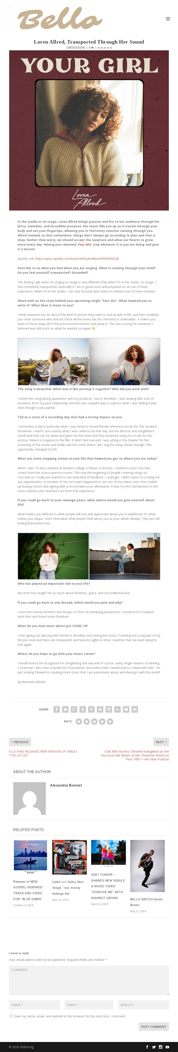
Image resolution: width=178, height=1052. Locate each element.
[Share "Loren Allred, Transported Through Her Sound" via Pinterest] (91, 709)
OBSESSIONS (75, 47)
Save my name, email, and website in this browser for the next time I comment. (70, 1016)
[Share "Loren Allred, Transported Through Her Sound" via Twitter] (65, 709)
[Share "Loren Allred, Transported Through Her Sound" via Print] (134, 709)
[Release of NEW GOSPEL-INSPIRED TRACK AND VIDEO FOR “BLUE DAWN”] (30, 857)
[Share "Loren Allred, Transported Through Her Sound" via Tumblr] (82, 709)
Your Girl (84, 244)
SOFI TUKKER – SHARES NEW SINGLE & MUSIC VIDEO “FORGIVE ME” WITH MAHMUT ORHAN (108, 886)
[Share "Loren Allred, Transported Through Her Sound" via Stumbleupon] (117, 709)
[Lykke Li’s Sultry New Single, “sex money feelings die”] (69, 857)
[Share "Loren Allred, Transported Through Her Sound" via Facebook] (56, 709)
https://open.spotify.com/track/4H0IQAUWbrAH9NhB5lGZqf (77, 259)
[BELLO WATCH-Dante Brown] (147, 866)
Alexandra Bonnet (66, 785)
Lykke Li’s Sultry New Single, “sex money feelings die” (68, 887)
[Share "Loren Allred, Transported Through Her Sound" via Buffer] (108, 709)
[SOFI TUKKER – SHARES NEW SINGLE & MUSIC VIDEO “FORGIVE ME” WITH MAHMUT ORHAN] (108, 853)
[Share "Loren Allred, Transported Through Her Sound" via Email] (126, 709)
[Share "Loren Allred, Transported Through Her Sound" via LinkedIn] (100, 709)
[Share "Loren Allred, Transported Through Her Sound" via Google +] (74, 709)
